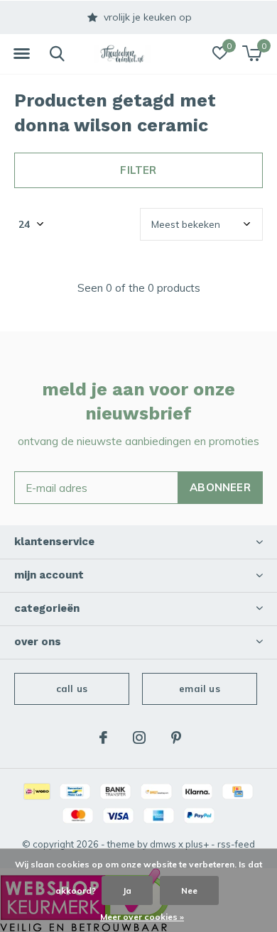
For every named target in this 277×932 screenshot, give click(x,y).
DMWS (163, 844)
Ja (127, 890)
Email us (199, 688)
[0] (251, 53)
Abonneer (220, 487)
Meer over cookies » (142, 916)
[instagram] (139, 737)
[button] (21, 54)
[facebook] (103, 737)
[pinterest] (176, 737)
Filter (138, 170)
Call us (71, 688)
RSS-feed (236, 844)
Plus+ (197, 844)
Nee (189, 890)
